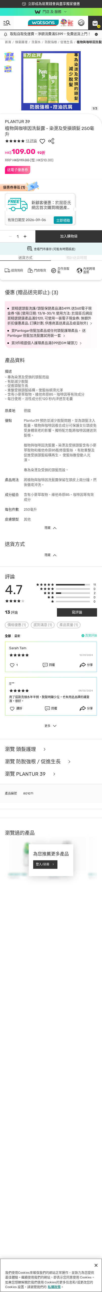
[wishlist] (42, 141)
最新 (17, 636)
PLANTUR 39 (17, 121)
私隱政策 (54, 1287)
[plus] (25, 236)
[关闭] (96, 1265)
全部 (8, 636)
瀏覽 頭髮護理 (21, 749)
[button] (95, 23)
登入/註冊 (42, 864)
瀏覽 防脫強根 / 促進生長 (33, 761)
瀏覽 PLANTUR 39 (26, 773)
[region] (51, 1275)
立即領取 (63, 220)
